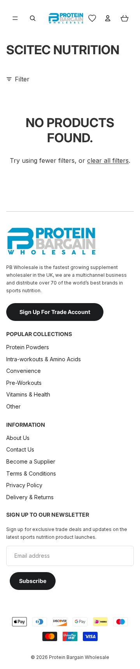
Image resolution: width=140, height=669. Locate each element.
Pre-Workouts (24, 382)
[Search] (32, 18)
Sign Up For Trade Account (54, 312)
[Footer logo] (51, 241)
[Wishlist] (92, 18)
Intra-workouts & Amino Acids (44, 359)
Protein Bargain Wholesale (79, 657)
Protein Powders (27, 347)
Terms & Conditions (31, 473)
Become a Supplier (30, 461)
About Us (18, 438)
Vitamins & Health (28, 394)
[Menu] (15, 18)
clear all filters (108, 160)
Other (13, 406)
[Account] (108, 18)
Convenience (23, 370)
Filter (22, 79)
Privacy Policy (24, 485)
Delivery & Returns (30, 497)
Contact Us (20, 449)
